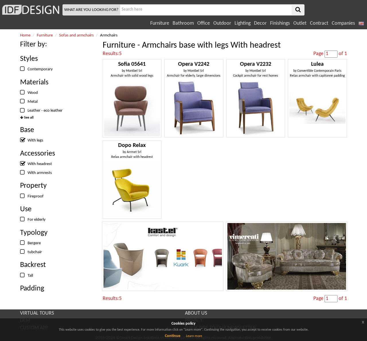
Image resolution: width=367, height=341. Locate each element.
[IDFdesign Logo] (30, 10)
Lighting (243, 23)
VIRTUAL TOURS (37, 313)
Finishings (280, 23)
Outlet (300, 23)
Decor (260, 23)
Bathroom (183, 23)
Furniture (159, 23)
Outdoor (222, 23)
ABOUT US (196, 313)
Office (203, 23)
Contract (319, 23)
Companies (343, 23)
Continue (172, 336)
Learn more (194, 336)
